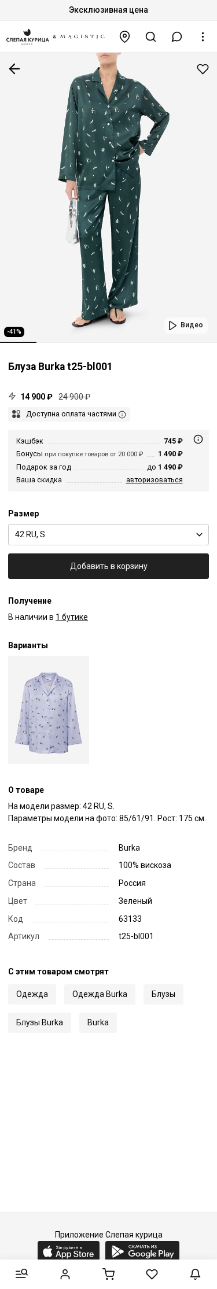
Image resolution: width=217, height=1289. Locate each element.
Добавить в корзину (109, 566)
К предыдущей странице (14, 69)
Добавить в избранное (203, 69)
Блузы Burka (39, 1022)
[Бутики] (125, 37)
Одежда (32, 994)
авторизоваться (154, 479)
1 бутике (72, 617)
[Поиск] (151, 37)
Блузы (163, 994)
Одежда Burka (99, 994)
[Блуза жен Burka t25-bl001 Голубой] (48, 710)
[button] (177, 37)
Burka (98, 1022)
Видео (192, 325)
